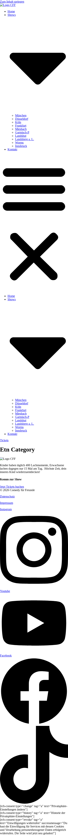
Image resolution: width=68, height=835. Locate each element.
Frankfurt (20, 125)
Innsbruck (21, 146)
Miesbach (21, 129)
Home (11, 11)
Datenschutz (7, 496)
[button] (34, 222)
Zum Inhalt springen (12, 1)
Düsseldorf (21, 118)
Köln (18, 122)
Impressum (6, 502)
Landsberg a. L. (24, 139)
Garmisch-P (22, 132)
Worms (19, 142)
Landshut (20, 135)
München (20, 115)
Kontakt (12, 149)
